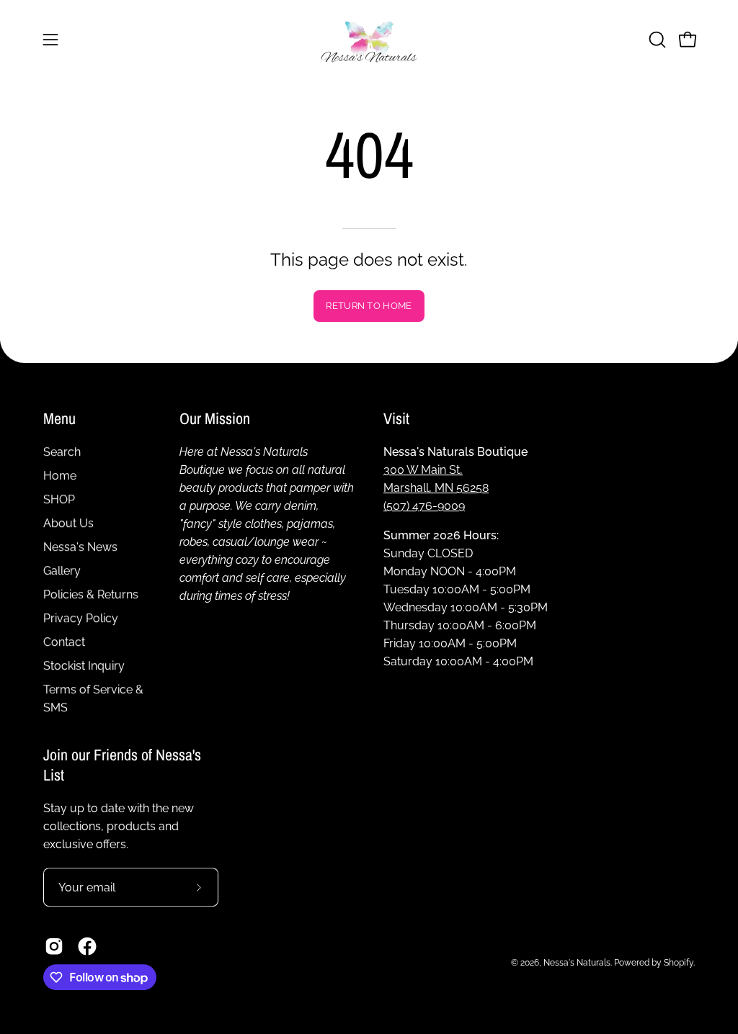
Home (59, 475)
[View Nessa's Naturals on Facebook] (87, 946)
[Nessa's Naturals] (369, 39)
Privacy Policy (80, 618)
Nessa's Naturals (576, 963)
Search (62, 452)
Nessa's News (80, 547)
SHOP (59, 499)
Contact (64, 642)
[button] (656, 40)
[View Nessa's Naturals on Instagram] (54, 946)
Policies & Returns (90, 594)
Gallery (62, 570)
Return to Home (369, 305)
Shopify (678, 963)
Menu (59, 419)
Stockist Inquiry (84, 666)
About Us (68, 523)
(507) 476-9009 (424, 506)
